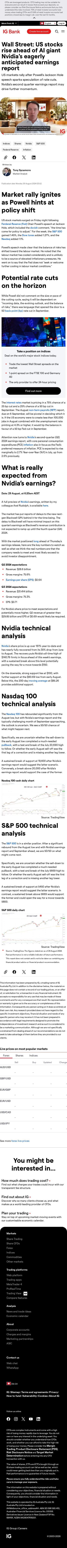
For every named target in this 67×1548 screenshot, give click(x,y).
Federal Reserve (11, 149)
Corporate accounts (18, 1329)
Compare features (17, 1297)
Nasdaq (6, 238)
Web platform (14, 1275)
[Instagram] (16, 1419)
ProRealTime (14, 1288)
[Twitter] (24, 157)
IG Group (12, 1528)
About (10, 1324)
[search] (57, 31)
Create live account (38, 31)
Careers (22, 1528)
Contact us (13, 1357)
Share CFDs (13, 1243)
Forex (6, 1055)
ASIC (9, 1343)
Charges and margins (19, 1334)
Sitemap (15, 1392)
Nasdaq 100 (13, 713)
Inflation (27, 149)
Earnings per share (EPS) (20, 579)
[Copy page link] (5, 157)
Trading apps (14, 1279)
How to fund (14, 1395)
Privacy (53, 1392)
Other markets (15, 1261)
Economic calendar (18, 1315)
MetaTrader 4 (14, 1284)
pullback (7, 744)
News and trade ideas (19, 1311)
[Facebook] (14, 157)
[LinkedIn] (34, 157)
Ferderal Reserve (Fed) (14, 223)
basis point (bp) (14, 310)
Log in (62, 23)
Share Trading (14, 1238)
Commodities (14, 1256)
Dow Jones (28, 235)
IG (8, 1392)
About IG (54, 1395)
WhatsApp (13, 1367)
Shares (17, 143)
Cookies (43, 1395)
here (45, 505)
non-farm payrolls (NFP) (42, 409)
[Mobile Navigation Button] (63, 31)
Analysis (11, 1305)
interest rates (14, 402)
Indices (6, 143)
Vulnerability (29, 1395)
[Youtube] (31, 1419)
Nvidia (29, 143)
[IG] (12, 31)
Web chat (12, 1363)
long (36, 541)
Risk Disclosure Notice (19, 1452)
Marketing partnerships (20, 1338)
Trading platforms (17, 1269)
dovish (34, 227)
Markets (11, 1233)
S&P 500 (40, 143)
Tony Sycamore (22, 170)
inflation (29, 444)
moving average (38, 680)
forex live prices (20, 1140)
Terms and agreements (34, 1392)
